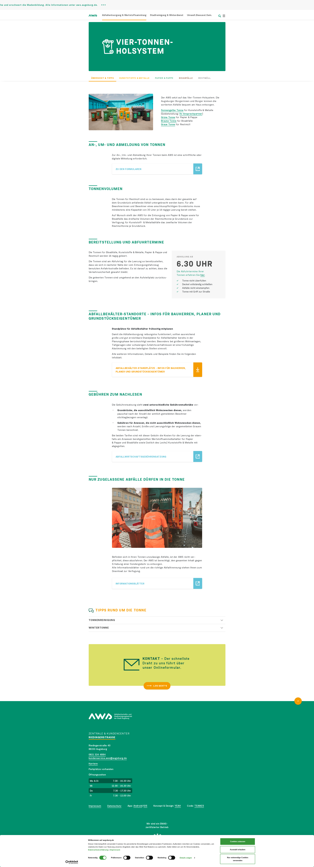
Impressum (115, 850)
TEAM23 (199, 805)
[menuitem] (124, 16)
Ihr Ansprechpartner (190, 113)
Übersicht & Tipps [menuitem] (102, 78)
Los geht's (160, 685)
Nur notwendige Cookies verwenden (237, 858)
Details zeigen (186, 858)
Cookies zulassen (237, 841)
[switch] (126, 858)
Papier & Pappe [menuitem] (164, 78)
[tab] (157, 620)
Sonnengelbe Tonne (172, 110)
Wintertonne (99, 627)
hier (202, 275)
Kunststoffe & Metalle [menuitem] (134, 78)
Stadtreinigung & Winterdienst (166, 15)
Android (137, 805)
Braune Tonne (169, 120)
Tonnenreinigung (102, 620)
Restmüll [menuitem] (204, 78)
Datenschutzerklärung (98, 850)
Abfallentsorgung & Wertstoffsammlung (124, 15)
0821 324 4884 (97, 754)
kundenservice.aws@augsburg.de (108, 758)
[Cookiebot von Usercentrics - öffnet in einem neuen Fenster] (72, 862)
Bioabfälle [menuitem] (186, 78)
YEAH (178, 805)
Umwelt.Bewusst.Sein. (199, 15)
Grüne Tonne (168, 117)
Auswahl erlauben (237, 849)
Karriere (93, 763)
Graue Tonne (168, 124)
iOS (145, 805)
